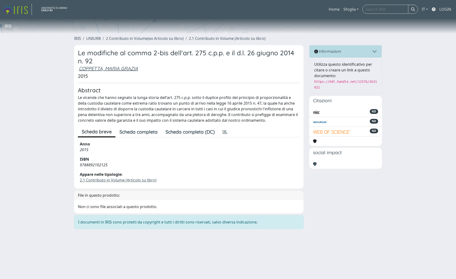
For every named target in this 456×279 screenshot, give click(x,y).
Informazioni (329, 51)
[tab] (225, 132)
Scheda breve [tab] (97, 132)
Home (334, 9)
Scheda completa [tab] (138, 132)
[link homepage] (17, 9)
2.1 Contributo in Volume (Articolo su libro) (227, 38)
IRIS (77, 38)
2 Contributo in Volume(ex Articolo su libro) (145, 38)
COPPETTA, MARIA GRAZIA (108, 68)
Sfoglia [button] (349, 9)
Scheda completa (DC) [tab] (190, 132)
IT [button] (423, 9)
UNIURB (93, 38)
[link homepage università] (56, 9)
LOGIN (445, 9)
